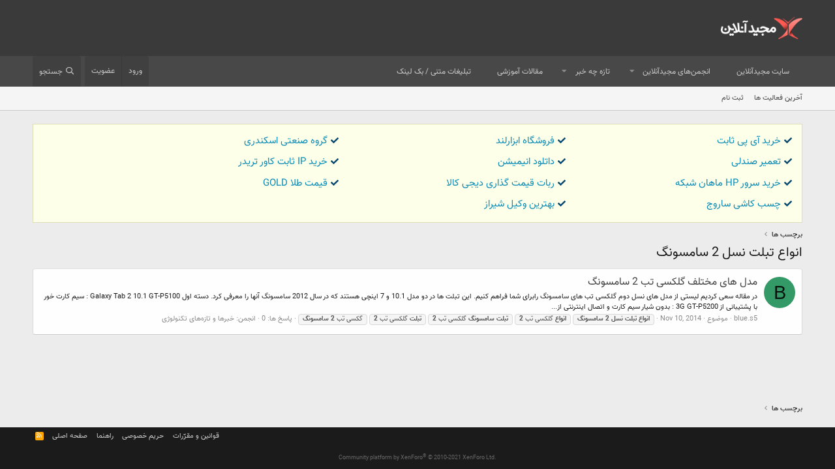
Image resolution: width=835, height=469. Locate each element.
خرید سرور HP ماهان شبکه (728, 183)
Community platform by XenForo (417, 457)
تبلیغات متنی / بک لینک (434, 72)
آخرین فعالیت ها (778, 98)
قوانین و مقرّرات (196, 436)
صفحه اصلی (69, 436)
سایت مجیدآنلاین (762, 72)
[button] (632, 72)
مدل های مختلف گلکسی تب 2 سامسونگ (672, 282)
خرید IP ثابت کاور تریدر (282, 161)
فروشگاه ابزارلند (525, 141)
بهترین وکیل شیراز (519, 204)
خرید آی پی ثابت (749, 141)
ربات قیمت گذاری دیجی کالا (500, 183)
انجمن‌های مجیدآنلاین (676, 72)
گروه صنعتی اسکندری (285, 141)
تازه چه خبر (592, 72)
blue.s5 (745, 318)
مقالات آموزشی (520, 72)
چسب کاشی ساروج (743, 204)
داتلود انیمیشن (526, 161)
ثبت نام (732, 98)
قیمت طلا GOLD (295, 183)
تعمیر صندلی (756, 161)
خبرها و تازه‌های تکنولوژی (198, 318)
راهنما (105, 436)
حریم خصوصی (143, 436)
